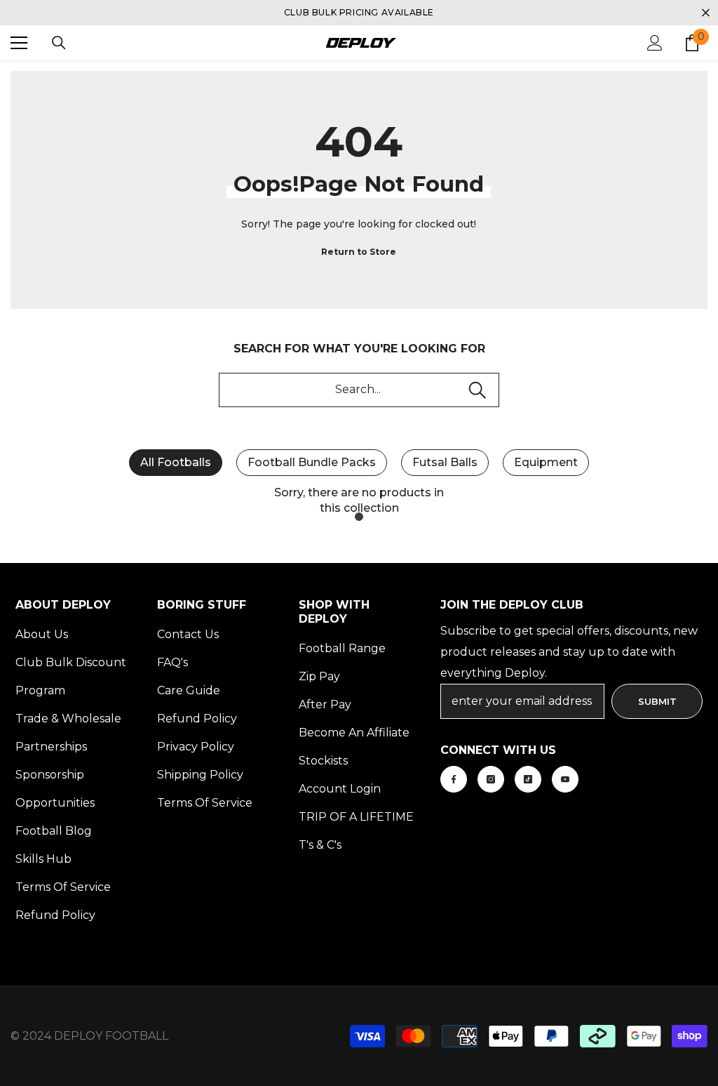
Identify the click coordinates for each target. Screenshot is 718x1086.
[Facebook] (453, 779)
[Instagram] (490, 779)
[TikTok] (528, 779)
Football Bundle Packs (312, 462)
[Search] (58, 42)
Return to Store (358, 251)
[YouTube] (565, 779)
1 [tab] (359, 516)
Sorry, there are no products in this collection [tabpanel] (359, 500)
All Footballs (175, 462)
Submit (657, 701)
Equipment (546, 462)
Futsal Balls (444, 462)
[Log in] (655, 43)
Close (705, 13)
